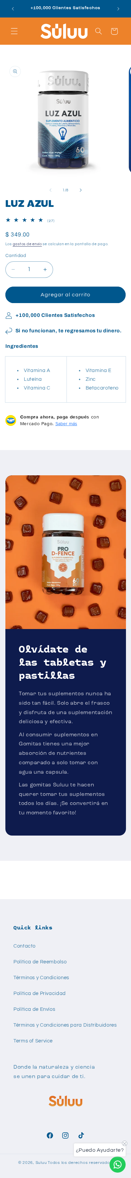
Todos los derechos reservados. (80, 1163)
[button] (14, 31)
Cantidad (15, 255)
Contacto (24, 946)
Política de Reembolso (40, 961)
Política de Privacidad (39, 993)
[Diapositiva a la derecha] (80, 190)
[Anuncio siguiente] (118, 8)
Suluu (41, 1163)
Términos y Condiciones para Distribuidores (65, 1025)
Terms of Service (33, 1040)
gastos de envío (27, 244)
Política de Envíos (34, 1009)
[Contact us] (118, 1164)
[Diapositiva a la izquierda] (50, 190)
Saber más (66, 423)
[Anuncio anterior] (12, 8)
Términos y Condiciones (41, 977)
